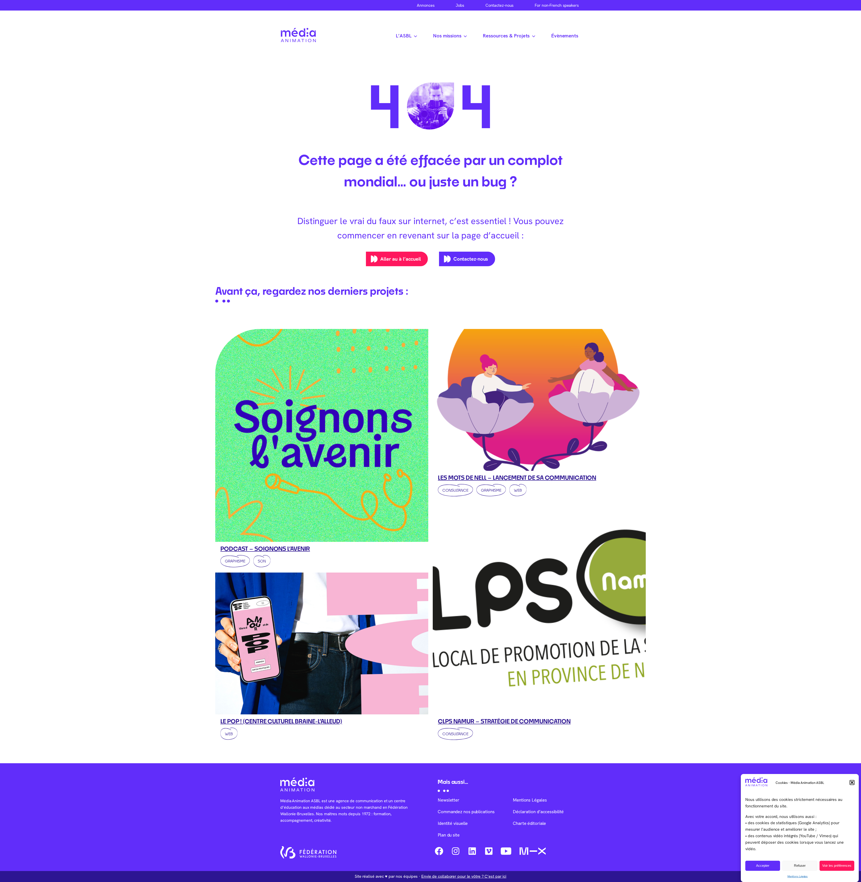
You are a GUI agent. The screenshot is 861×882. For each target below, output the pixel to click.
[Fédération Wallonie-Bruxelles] (308, 852)
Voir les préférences (836, 865)
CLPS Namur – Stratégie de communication (504, 721)
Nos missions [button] (447, 35)
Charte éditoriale (529, 823)
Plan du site (449, 835)
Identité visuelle (453, 823)
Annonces (425, 5)
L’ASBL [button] (403, 35)
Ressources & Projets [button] (506, 35)
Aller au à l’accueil (400, 259)
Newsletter (448, 800)
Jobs (460, 5)
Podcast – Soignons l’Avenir (265, 548)
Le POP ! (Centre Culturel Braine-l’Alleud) (281, 721)
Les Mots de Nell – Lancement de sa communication (517, 477)
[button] (852, 782)
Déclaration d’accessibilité (538, 812)
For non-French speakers (557, 5)
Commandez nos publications (466, 812)
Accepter (762, 865)
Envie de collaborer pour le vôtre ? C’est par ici (463, 876)
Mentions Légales (797, 876)
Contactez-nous (499, 5)
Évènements (564, 35)
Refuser (800, 865)
